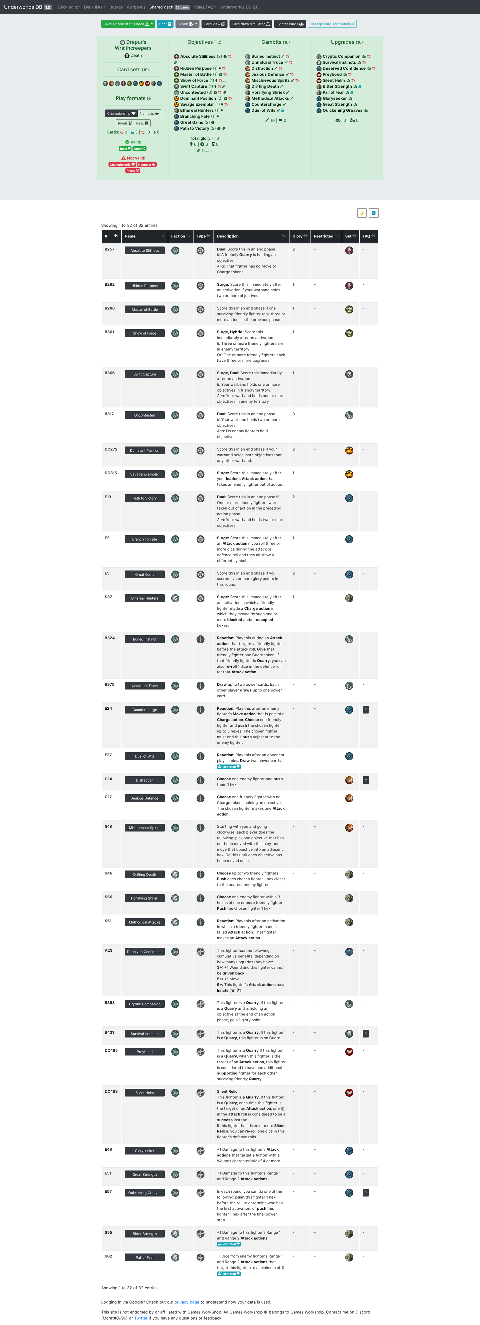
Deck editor (69, 7)
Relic (140, 123)
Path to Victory (194, 128)
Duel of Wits (264, 110)
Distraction (262, 68)
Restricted (324, 236)
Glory (297, 236)
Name (130, 236)
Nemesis (147, 113)
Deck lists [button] (93, 7)
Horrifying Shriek (268, 92)
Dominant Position (198, 98)
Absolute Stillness (198, 56)
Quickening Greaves (342, 110)
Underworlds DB (27, 7)
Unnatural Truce (267, 62)
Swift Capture (193, 86)
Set (348, 236)
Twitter (141, 1318)
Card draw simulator (249, 24)
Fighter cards (287, 24)
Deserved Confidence (344, 68)
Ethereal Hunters (197, 110)
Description (227, 236)
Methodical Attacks (270, 98)
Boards (116, 7)
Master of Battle (196, 74)
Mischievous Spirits (271, 80)
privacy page (186, 1302)
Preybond (332, 74)
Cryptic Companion (341, 56)
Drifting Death (265, 86)
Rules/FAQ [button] (203, 7)
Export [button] (184, 24)
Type (201, 236)
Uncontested (193, 92)
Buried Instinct (266, 56)
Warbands (136, 7)
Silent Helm (334, 80)
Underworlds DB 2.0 (239, 7)
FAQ (366, 236)
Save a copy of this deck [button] (124, 24)
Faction (178, 236)
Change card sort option (330, 24)
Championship (119, 113)
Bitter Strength (337, 86)
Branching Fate (195, 116)
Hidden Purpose (196, 68)
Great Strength (337, 104)
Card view (212, 24)
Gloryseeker (335, 98)
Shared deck (170, 7)
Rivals (123, 123)
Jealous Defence (268, 74)
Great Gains (191, 122)
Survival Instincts (339, 62)
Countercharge (267, 104)
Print (163, 24)
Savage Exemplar (197, 104)
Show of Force (194, 80)
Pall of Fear (333, 92)
